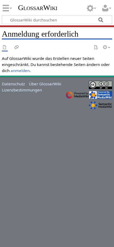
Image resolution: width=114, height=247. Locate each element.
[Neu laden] (95, 48)
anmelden (20, 70)
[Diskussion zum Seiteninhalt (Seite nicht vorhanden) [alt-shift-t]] (17, 48)
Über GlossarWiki (45, 83)
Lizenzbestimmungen (22, 89)
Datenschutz (13, 83)
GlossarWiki (38, 7)
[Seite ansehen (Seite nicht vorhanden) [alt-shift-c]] (5, 48)
